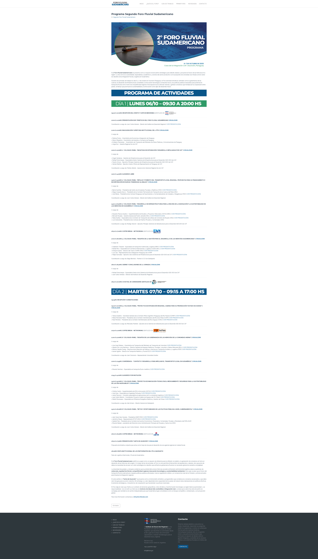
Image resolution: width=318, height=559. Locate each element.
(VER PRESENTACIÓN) (174, 124)
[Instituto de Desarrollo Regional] (152, 521)
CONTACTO (116, 533)
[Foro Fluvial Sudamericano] (120, 3)
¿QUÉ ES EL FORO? (119, 522)
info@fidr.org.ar (148, 550)
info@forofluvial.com (141, 497)
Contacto (183, 546)
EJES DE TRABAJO (118, 525)
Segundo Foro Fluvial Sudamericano (124, 17)
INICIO (115, 520)
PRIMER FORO (117, 527)
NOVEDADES (117, 530)
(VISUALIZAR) (173, 120)
